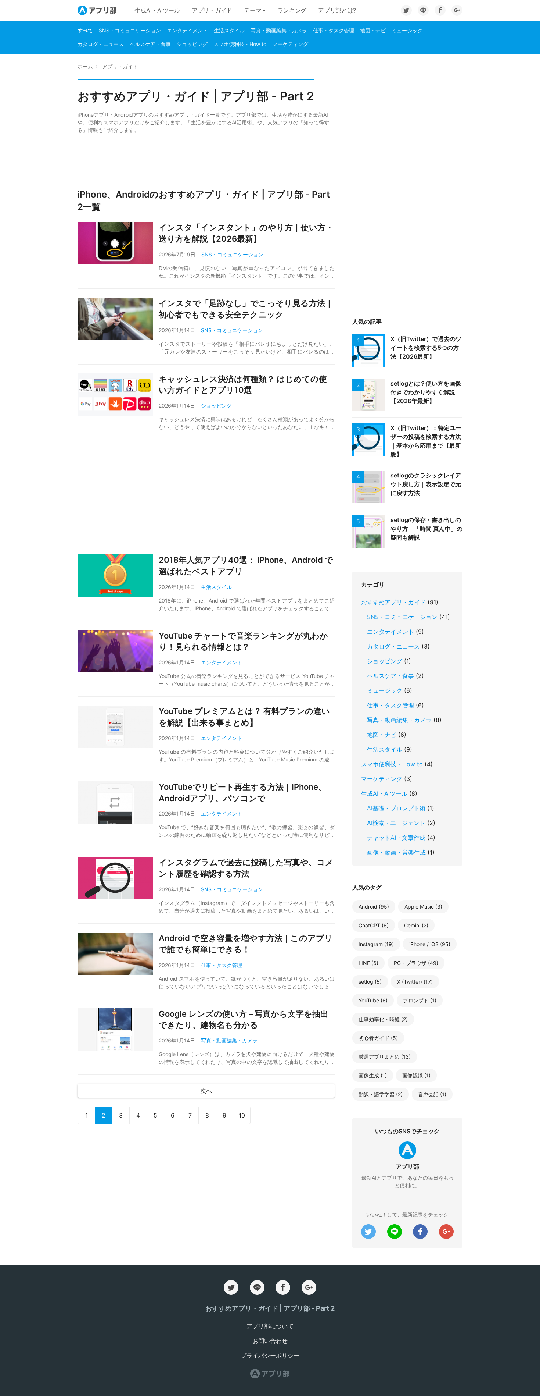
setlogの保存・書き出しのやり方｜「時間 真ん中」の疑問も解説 (426, 528)
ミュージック (407, 30)
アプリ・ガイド (212, 10)
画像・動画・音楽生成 (396, 852)
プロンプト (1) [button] (419, 1000)
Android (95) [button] (374, 906)
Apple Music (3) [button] (423, 906)
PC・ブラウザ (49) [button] (416, 963)
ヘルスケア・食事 (150, 44)
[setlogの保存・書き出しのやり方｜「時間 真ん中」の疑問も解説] (371, 531)
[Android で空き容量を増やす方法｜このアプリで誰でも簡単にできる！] (118, 954)
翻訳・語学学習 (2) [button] (381, 1094)
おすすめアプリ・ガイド (393, 602)
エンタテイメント (187, 30)
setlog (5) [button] (370, 981)
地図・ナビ (373, 30)
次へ (206, 1090)
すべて (85, 30)
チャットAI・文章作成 (396, 837)
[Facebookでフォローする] (440, 10)
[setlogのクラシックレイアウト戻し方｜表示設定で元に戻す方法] (371, 487)
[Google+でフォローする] (456, 10)
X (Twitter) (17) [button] (415, 981)
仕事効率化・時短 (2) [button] (383, 1019)
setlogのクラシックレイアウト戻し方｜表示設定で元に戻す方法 (425, 484)
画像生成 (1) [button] (373, 1075)
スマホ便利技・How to (239, 44)
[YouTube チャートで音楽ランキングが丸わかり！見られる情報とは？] (118, 651)
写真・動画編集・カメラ (279, 30)
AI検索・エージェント (396, 823)
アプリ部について (270, 1326)
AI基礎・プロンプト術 (396, 808)
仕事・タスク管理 (333, 30)
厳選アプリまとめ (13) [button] (385, 1057)
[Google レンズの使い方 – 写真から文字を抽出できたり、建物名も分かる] (118, 1029)
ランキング (291, 10)
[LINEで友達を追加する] (423, 10)
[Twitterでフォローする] (406, 10)
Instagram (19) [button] (376, 944)
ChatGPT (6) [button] (374, 925)
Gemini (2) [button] (416, 925)
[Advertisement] (206, 161)
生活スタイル (229, 30)
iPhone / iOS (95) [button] (429, 944)
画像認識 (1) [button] (416, 1075)
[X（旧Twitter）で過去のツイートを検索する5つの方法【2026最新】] (371, 350)
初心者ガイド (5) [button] (378, 1038)
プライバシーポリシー (270, 1355)
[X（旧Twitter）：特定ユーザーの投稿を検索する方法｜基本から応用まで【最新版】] (371, 439)
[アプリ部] (269, 1373)
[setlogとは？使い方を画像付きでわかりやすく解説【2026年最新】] (371, 395)
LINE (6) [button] (368, 963)
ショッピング (192, 44)
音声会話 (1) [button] (432, 1094)
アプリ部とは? (337, 10)
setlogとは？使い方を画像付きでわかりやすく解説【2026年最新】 (425, 392)
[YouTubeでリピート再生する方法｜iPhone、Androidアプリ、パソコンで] (118, 802)
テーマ (252, 10)
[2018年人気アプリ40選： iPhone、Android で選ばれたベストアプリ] (118, 575)
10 (242, 1115)
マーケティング (290, 44)
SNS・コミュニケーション (130, 30)
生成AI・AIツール (157, 10)
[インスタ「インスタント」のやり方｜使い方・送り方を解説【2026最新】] (118, 243)
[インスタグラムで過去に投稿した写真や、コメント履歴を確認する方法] (118, 878)
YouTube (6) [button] (373, 1000)
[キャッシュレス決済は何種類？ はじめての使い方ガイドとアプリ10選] (118, 394)
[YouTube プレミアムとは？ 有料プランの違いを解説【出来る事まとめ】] (118, 727)
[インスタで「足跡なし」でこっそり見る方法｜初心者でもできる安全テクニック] (118, 319)
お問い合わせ (270, 1341)
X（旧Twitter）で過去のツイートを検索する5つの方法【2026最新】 (425, 347)
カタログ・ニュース (101, 44)
